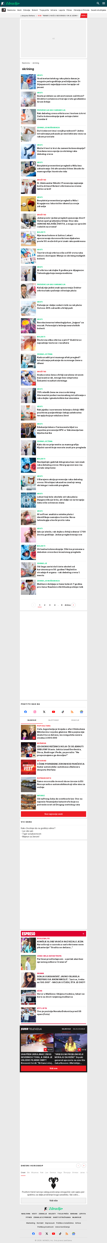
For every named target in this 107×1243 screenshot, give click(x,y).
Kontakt (40, 1223)
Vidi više (53, 1200)
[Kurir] (10, 3)
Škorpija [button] (67, 1172)
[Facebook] (25, 711)
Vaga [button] (59, 1172)
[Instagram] (35, 711)
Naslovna (26, 63)
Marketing (30, 1223)
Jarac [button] (82, 1172)
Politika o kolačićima (65, 1223)
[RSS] (72, 711)
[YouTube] (53, 711)
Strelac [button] (75, 1172)
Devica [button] (53, 1172)
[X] (44, 711)
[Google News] (81, 711)
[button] (84, 1165)
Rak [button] (41, 1172)
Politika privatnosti (45, 1227)
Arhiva (68, 605)
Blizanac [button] (35, 1172)
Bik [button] (28, 1172)
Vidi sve (53, 1068)
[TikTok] (62, 711)
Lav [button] (46, 1172)
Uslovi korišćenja (62, 1227)
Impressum (50, 1223)
